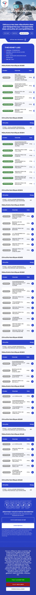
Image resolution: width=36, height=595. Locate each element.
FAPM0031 (6, 381)
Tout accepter (18, 579)
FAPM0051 (6, 376)
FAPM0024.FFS (7, 110)
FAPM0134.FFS (7, 144)
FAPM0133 (6, 396)
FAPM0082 (6, 297)
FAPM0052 (6, 307)
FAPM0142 (6, 449)
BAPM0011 (6, 370)
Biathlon (14, 33)
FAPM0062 (6, 302)
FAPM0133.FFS (7, 92)
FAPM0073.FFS (7, 167)
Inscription (18, 525)
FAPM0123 (6, 216)
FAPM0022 (6, 250)
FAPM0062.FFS (8, 172)
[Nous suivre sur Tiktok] (23, 505)
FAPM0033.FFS (7, 104)
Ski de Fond (24, 33)
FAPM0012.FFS (7, 183)
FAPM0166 (6, 444)
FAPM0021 (6, 325)
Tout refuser (18, 584)
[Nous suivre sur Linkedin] (29, 505)
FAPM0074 (6, 234)
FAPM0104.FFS (7, 85)
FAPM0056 (6, 313)
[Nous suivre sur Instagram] (18, 505)
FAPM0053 (6, 239)
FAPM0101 (6, 363)
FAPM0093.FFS (7, 161)
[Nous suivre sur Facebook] (6, 505)
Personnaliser (18, 589)
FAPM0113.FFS (7, 155)
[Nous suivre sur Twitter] (12, 505)
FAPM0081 (6, 229)
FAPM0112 (6, 291)
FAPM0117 (6, 283)
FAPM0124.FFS (7, 150)
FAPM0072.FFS (7, 98)
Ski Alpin (6, 33)
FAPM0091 (6, 223)
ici (18, 574)
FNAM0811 (6, 77)
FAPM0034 (6, 318)
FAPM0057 (6, 244)
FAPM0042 (6, 472)
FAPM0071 (6, 465)
